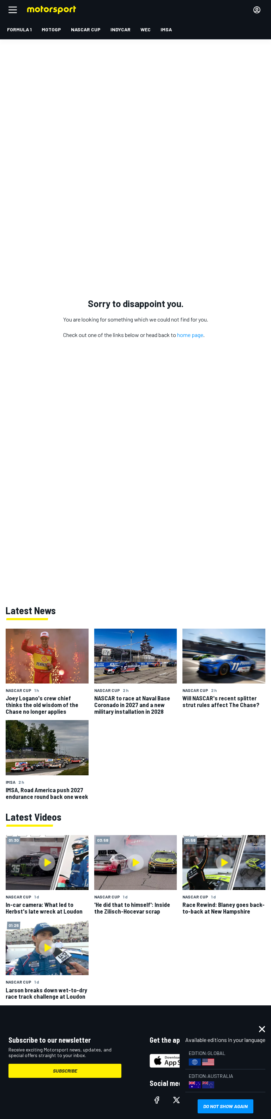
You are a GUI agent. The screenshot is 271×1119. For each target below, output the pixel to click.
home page (190, 334)
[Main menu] (12, 9)
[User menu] (257, 10)
